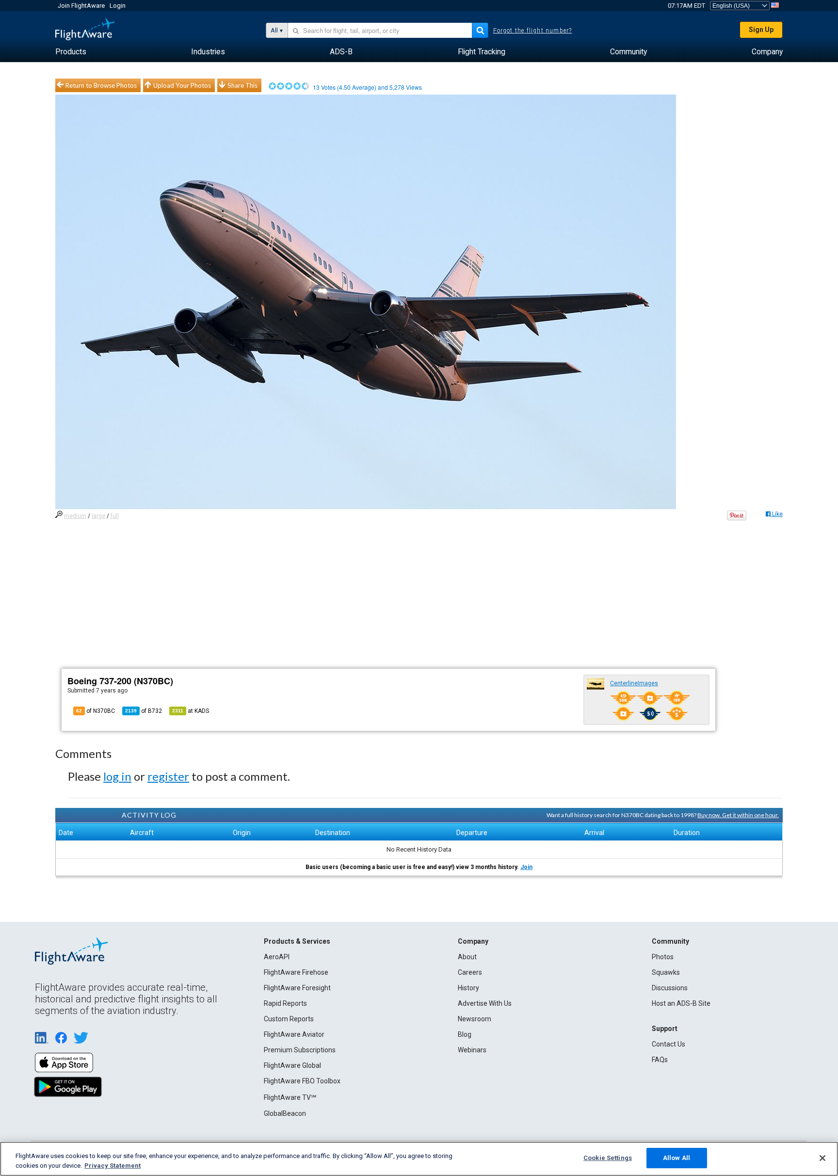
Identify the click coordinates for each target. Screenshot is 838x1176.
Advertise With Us (485, 1003)
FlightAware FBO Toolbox (302, 1081)
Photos (663, 957)
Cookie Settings (607, 1157)
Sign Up (761, 29)
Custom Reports (289, 1019)
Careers (470, 972)
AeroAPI (277, 957)
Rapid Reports (285, 1003)
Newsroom (474, 1019)
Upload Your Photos (182, 85)
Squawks (666, 972)
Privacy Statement (112, 1165)
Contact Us (668, 1044)
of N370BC (95, 711)
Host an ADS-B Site (681, 1003)
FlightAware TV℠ (290, 1097)
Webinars (472, 1050)
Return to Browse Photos (101, 85)
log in (117, 776)
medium (75, 516)
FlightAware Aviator (294, 1034)
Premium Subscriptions (300, 1050)
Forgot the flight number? (532, 30)
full (115, 516)
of (143, 711)
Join (526, 867)
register (168, 776)
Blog (464, 1034)
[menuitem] (71, 52)
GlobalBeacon (285, 1113)
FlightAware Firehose (296, 972)
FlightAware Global (292, 1065)
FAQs (660, 1059)
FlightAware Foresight (297, 988)
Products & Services (297, 941)
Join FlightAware (81, 5)
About (467, 957)
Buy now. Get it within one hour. (738, 815)
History (468, 988)
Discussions (670, 988)
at (190, 711)
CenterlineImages (634, 683)
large (98, 516)
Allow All (676, 1157)
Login (118, 5)
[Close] (822, 1158)
